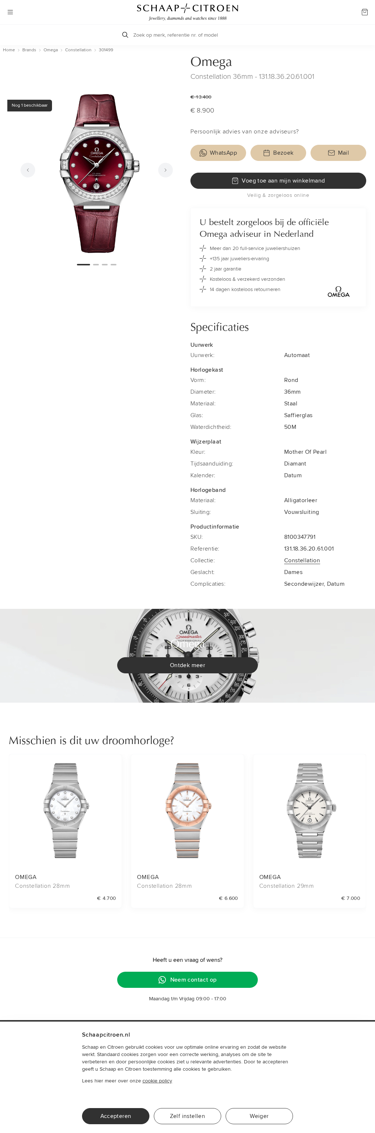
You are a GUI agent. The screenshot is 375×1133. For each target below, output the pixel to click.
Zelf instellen (187, 1116)
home (9, 50)
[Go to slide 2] (96, 264)
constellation (78, 50)
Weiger (259, 1116)
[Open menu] (10, 12)
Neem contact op (193, 979)
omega (51, 50)
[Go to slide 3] (105, 264)
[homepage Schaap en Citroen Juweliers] (187, 12)
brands (29, 50)
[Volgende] (165, 170)
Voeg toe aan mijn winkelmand (283, 180)
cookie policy (157, 1081)
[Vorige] (28, 170)
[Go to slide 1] (83, 264)
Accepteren (115, 1116)
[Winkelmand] (365, 12)
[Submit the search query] (125, 35)
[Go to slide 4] (113, 264)
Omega (211, 62)
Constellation (302, 560)
